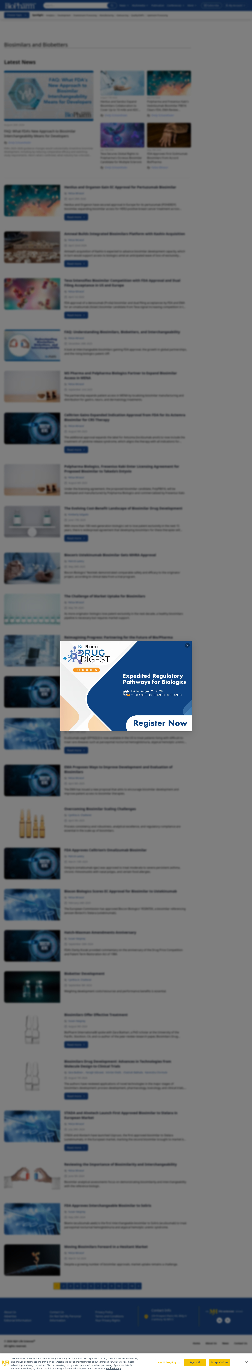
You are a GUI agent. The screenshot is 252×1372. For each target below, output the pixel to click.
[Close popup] (187, 645)
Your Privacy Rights (168, 1362)
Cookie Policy (113, 1368)
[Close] (246, 1362)
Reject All (195, 1362)
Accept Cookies (219, 1362)
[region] (126, 1362)
